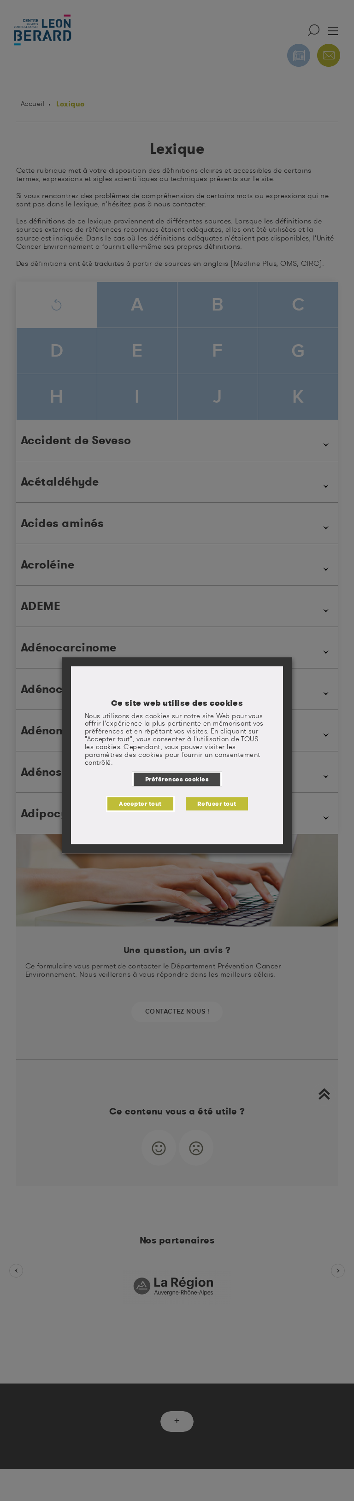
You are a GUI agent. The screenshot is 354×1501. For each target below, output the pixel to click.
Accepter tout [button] (140, 803)
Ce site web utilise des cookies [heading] (177, 703)
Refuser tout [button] (216, 803)
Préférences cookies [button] (177, 779)
